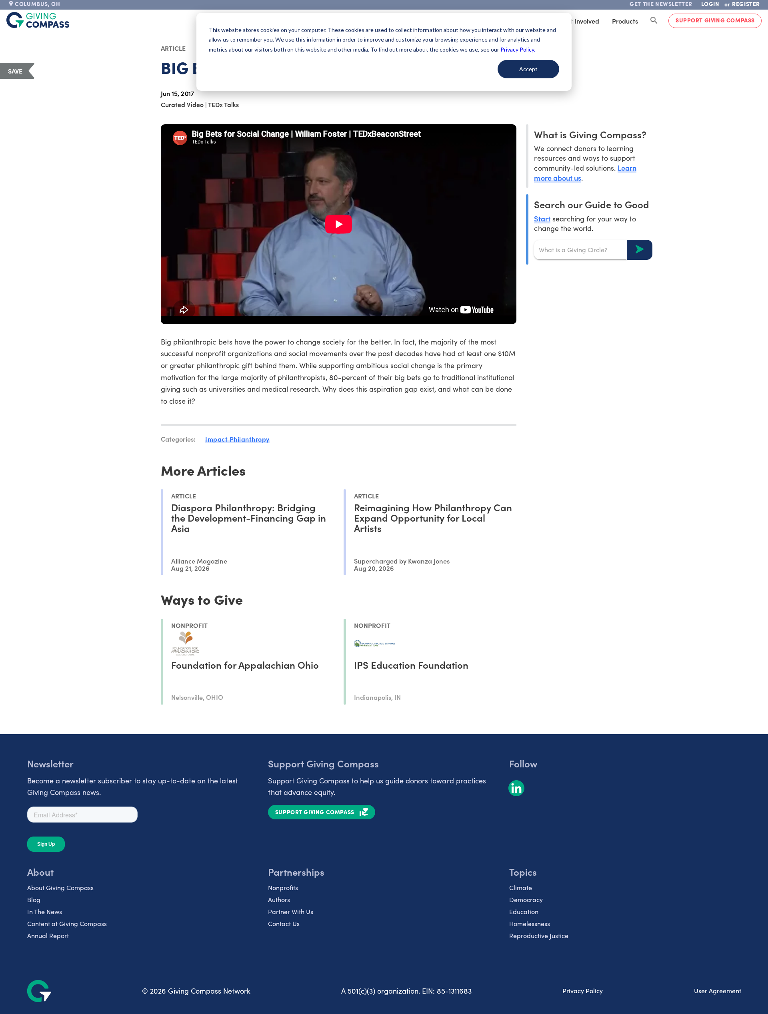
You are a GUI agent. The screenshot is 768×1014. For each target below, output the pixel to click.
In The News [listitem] (44, 911)
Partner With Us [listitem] (290, 911)
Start (542, 218)
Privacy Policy (582, 990)
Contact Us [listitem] (284, 923)
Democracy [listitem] (526, 899)
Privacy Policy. (517, 49)
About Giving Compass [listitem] (60, 887)
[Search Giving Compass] (654, 20)
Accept (528, 69)
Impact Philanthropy (237, 438)
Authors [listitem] (279, 899)
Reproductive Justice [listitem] (538, 935)
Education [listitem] (523, 911)
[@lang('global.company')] (38, 20)
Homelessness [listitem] (529, 923)
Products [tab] (625, 20)
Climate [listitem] (520, 887)
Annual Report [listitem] (48, 935)
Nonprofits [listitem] (283, 887)
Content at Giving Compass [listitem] (67, 923)
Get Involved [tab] (580, 20)
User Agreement (717, 990)
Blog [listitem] (33, 899)
